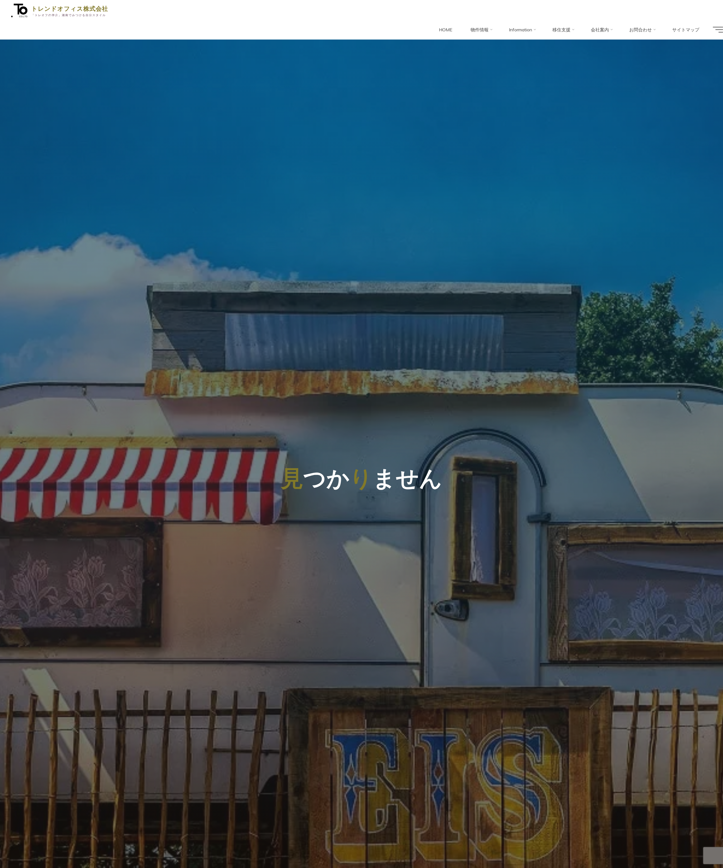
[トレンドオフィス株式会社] (19, 10)
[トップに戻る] (701, 846)
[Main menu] (718, 29)
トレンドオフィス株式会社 (69, 8)
